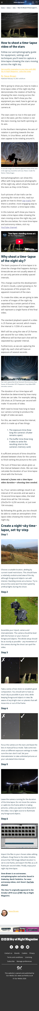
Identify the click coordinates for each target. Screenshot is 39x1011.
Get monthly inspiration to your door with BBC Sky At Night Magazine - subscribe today (18, 70)
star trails (26, 200)
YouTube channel (9, 227)
